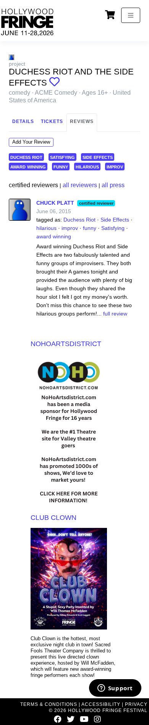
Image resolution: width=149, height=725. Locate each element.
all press (113, 185)
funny (60, 166)
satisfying (62, 157)
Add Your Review (31, 142)
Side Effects (114, 220)
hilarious (87, 166)
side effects (98, 157)
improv (115, 166)
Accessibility (100, 704)
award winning (28, 166)
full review (115, 314)
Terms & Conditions (48, 704)
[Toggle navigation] (130, 15)
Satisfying (113, 228)
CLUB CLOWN (53, 517)
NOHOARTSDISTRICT (66, 344)
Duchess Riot (79, 220)
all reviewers (80, 185)
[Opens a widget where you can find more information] (115, 688)
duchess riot (26, 157)
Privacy (136, 704)
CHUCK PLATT (55, 203)
